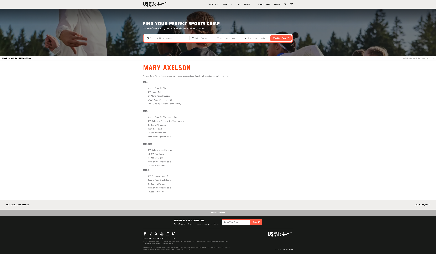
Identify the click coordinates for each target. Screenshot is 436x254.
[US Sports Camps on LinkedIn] (167, 233)
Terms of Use (288, 249)
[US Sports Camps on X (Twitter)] (156, 233)
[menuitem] (213, 4)
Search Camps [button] (281, 38)
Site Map (278, 249)
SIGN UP (256, 222)
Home (4, 58)
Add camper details (256, 38)
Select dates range (228, 38)
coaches (13, 58)
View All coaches (218, 213)
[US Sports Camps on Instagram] (150, 233)
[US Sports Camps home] (155, 4)
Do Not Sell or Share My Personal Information (160, 243)
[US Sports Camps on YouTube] (162, 233)
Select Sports (201, 38)
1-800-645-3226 (167, 238)
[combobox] (168, 38)
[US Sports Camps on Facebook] (145, 233)
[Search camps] (173, 233)
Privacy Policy (211, 241)
